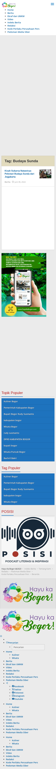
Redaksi (4, 571)
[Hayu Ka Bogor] (8, 4)
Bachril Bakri (10, 458)
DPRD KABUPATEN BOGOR (17, 439)
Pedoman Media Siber (21, 571)
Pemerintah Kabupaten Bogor (19, 407)
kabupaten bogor (13, 420)
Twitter (17, 689)
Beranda (35, 574)
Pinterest (18, 692)
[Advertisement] (28, 66)
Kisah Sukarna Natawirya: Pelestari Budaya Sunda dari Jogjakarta (19, 173)
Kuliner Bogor (11, 401)
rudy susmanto (11, 432)
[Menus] (52, 4)
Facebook (19, 686)
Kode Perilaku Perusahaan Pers (15, 574)
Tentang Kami (45, 568)
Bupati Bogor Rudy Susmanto (19, 414)
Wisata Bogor (10, 426)
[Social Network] (7, 683)
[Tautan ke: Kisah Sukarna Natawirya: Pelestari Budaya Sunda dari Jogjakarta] (45, 173)
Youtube (18, 699)
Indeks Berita (30, 568)
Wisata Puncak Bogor (14, 451)
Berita (7, 182)
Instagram (19, 695)
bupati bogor (10, 445)
